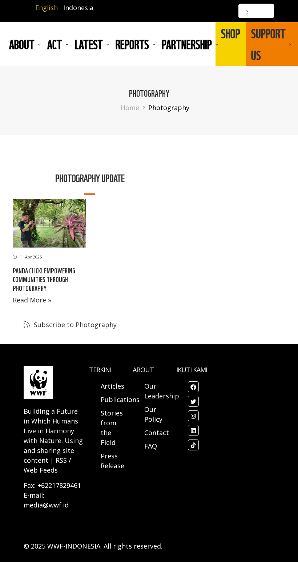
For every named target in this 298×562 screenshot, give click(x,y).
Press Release (112, 460)
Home (130, 107)
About (22, 44)
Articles (112, 386)
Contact (156, 432)
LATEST (89, 44)
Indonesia (78, 7)
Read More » (32, 300)
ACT (54, 44)
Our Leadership (161, 391)
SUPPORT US (268, 44)
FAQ (150, 446)
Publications (120, 399)
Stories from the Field (112, 428)
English (46, 7)
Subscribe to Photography (74, 324)
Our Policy (153, 414)
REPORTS (132, 44)
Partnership (187, 44)
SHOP (230, 33)
